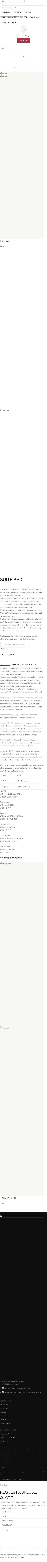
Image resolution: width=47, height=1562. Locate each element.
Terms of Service (14, 1557)
